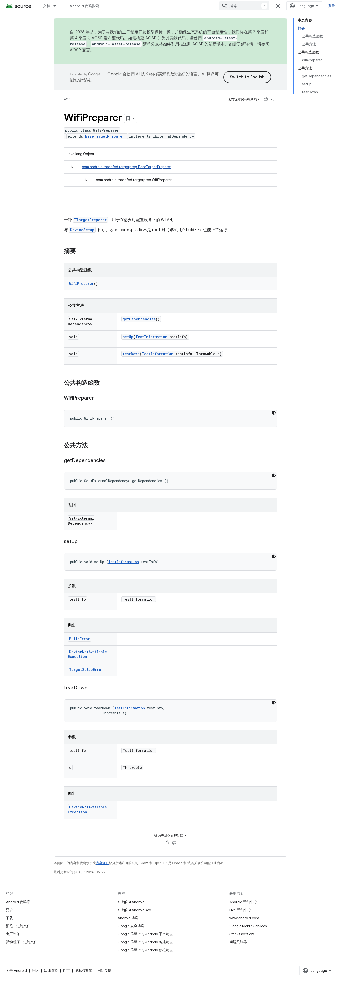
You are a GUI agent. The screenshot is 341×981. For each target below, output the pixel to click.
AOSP (68, 99)
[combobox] (244, 5)
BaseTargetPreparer (104, 136)
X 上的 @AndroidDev (134, 910)
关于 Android (16, 971)
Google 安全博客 (131, 926)
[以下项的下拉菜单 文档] (57, 6)
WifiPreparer (81, 283)
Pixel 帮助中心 (240, 910)
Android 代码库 (18, 902)
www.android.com (244, 918)
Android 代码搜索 (84, 6)
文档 (46, 6)
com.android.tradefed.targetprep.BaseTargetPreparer (126, 167)
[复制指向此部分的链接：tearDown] (92, 688)
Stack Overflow (241, 934)
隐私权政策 (83, 971)
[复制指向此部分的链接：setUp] (83, 542)
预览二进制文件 (18, 926)
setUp (128, 336)
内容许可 (102, 863)
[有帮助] (266, 99)
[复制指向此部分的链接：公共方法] (93, 446)
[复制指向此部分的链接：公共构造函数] (105, 383)
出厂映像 (13, 934)
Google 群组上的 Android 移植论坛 (145, 950)
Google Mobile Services (248, 926)
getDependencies (139, 319)
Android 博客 (128, 918)
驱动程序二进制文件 (21, 942)
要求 (9, 910)
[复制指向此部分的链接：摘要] (81, 251)
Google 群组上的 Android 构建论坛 (145, 942)
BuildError (79, 638)
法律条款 (51, 971)
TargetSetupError (86, 669)
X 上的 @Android (131, 902)
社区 (35, 971)
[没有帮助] (273, 99)
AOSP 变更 (80, 50)
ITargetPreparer (90, 219)
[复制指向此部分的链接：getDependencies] (111, 461)
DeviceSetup (82, 229)
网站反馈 (104, 971)
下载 (9, 918)
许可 (66, 971)
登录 (331, 6)
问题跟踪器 (238, 942)
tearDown (131, 353)
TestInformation (151, 336)
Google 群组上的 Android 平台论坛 (145, 934)
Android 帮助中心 (243, 902)
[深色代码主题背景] (274, 413)
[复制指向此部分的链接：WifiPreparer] (99, 398)
